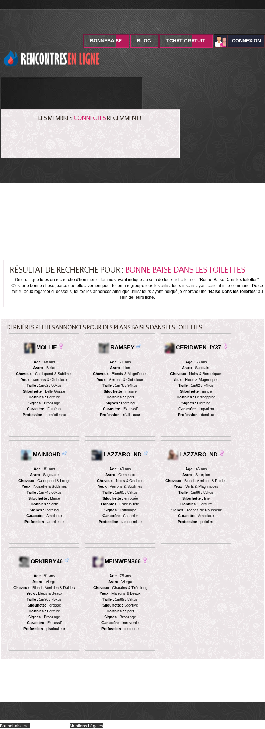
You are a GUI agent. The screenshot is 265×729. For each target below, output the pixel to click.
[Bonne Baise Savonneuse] (145, 560)
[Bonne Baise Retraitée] (222, 453)
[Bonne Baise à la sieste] (61, 346)
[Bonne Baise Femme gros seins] (146, 453)
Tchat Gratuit (185, 40)
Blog (144, 40)
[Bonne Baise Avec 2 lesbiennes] (138, 346)
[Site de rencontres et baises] (52, 46)
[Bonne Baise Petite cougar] (225, 346)
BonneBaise (106, 40)
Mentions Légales (86, 725)
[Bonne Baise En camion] (67, 560)
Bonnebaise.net (15, 725)
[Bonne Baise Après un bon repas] (65, 453)
